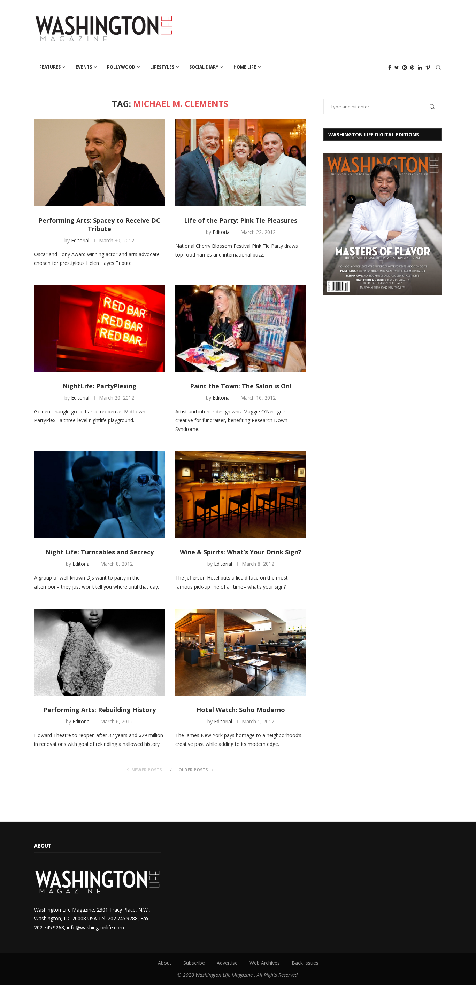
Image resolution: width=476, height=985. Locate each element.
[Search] (438, 67)
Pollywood (121, 67)
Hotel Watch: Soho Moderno (240, 710)
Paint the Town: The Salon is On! (240, 386)
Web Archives (264, 963)
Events (84, 67)
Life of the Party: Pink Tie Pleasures (240, 220)
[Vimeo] (427, 67)
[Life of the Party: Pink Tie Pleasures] (240, 162)
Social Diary (203, 67)
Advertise (227, 963)
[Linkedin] (420, 67)
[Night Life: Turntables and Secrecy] (99, 494)
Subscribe (194, 963)
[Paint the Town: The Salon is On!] (240, 328)
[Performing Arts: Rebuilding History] (99, 652)
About (164, 963)
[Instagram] (404, 67)
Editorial (80, 240)
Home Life (244, 67)
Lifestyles (162, 67)
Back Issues (305, 963)
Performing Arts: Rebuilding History (99, 710)
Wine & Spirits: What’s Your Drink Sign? (240, 552)
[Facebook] (389, 67)
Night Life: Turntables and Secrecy (99, 552)
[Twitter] (396, 67)
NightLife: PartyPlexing (99, 386)
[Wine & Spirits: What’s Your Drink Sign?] (240, 494)
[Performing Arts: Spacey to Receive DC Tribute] (99, 162)
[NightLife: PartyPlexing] (99, 328)
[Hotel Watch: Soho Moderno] (240, 652)
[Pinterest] (412, 67)
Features (50, 67)
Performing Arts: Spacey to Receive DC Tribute (99, 224)
